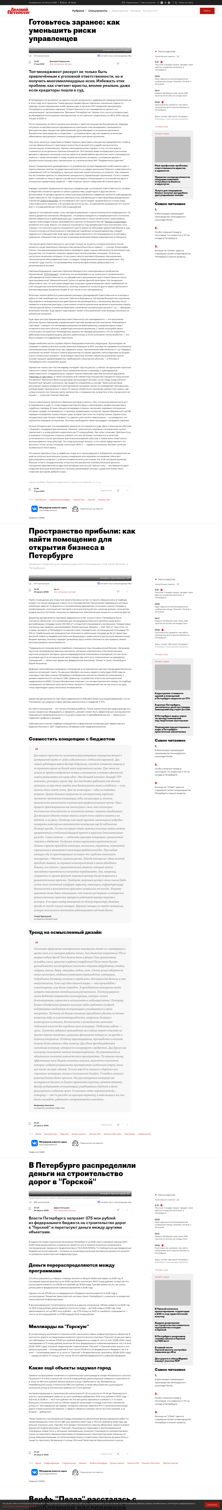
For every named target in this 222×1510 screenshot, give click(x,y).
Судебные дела (78, 499)
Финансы (83, 1463)
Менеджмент (41, 499)
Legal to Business (49, 201)
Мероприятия (120, 10)
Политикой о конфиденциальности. (19, 1506)
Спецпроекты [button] (98, 10)
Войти (207, 11)
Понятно (212, 1505)
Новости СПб (104, 499)
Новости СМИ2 (37, 518)
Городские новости (170, 1463)
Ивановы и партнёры (41, 376)
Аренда (38, 1134)
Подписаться (132, 2)
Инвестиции (129, 1134)
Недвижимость (144, 1134)
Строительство (69, 1463)
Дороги (38, 1463)
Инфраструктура (51, 1463)
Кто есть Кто (150, 10)
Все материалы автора (60, 64)
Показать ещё (161, 127)
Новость (91, 499)
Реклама (135, 10)
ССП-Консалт (51, 274)
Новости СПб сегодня (112, 1134)
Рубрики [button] (78, 10)
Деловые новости (79, 1134)
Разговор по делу (50, 1134)
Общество (64, 1134)
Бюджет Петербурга (98, 1463)
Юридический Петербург (60, 499)
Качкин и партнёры (115, 222)
